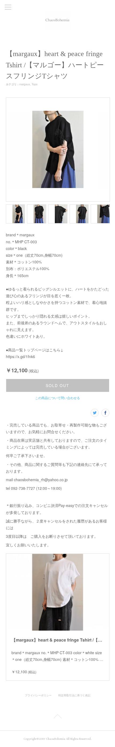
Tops (34, 84)
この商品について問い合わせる (57, 397)
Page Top (57, 717)
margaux (24, 84)
